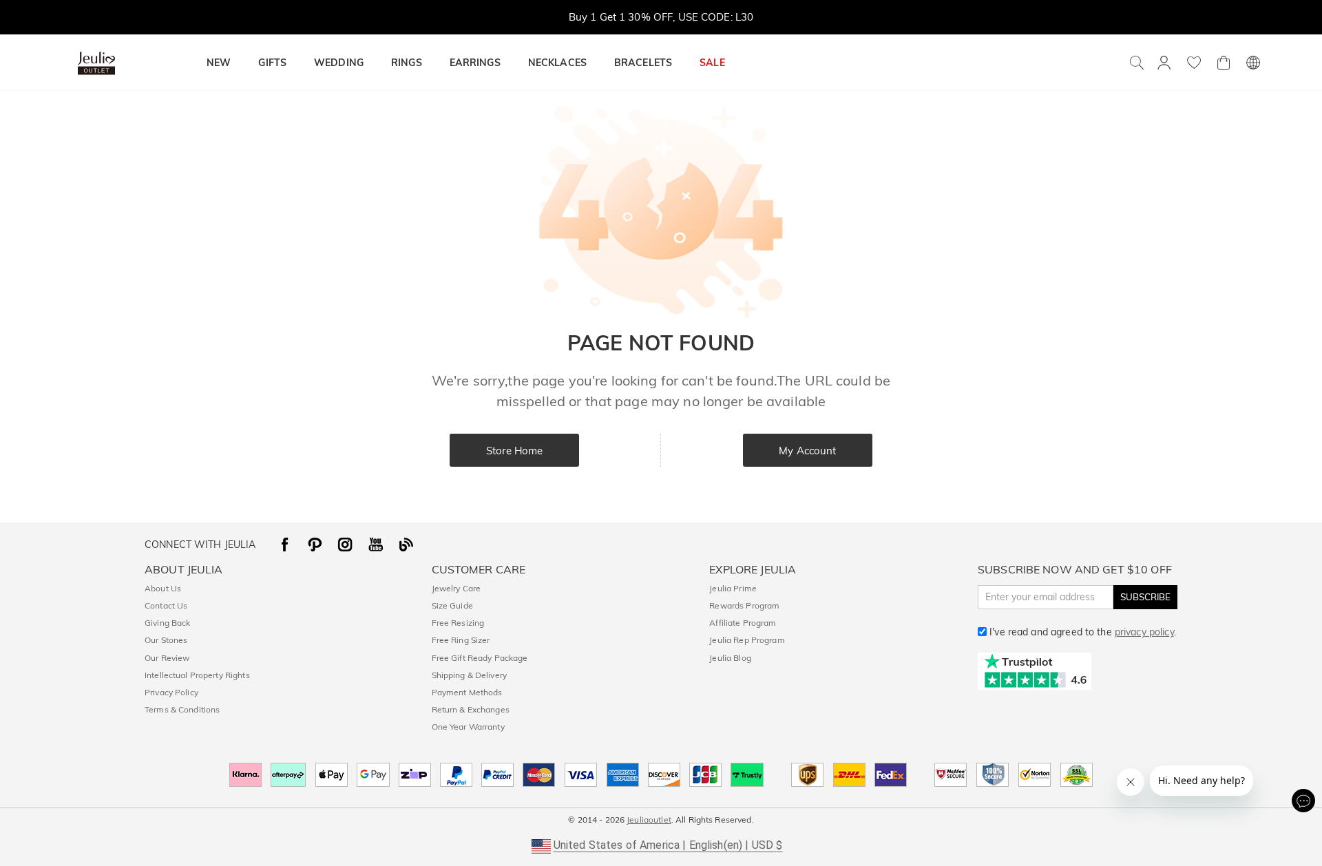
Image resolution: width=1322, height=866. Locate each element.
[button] (661, 845)
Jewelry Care (456, 588)
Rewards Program (744, 605)
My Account (807, 450)
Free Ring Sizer (461, 640)
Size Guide (452, 605)
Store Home (514, 450)
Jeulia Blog (730, 658)
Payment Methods (467, 692)
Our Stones (166, 640)
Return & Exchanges (471, 709)
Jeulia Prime (733, 588)
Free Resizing (458, 622)
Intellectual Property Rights (197, 675)
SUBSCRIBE (1145, 596)
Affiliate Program (742, 622)
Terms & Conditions (182, 709)
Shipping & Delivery (469, 675)
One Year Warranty (468, 726)
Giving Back (167, 622)
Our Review (167, 658)
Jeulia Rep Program (746, 640)
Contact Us (166, 605)
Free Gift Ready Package (480, 658)
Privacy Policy (171, 692)
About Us (163, 588)
